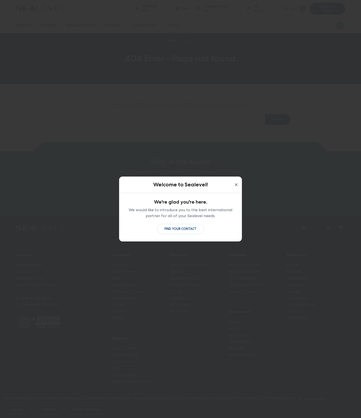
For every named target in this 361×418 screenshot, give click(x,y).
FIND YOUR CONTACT (180, 229)
